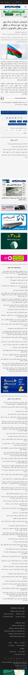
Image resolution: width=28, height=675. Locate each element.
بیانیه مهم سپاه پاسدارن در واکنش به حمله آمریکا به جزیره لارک (14, 522)
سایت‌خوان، (21, 112)
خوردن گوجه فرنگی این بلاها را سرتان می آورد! (17, 312)
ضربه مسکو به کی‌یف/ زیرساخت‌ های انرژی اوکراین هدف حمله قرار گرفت (15, 351)
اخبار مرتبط (14, 140)
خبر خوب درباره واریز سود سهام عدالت (18, 283)
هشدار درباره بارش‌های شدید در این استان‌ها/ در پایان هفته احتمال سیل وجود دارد (14, 316)
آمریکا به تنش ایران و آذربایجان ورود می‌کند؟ (17, 144)
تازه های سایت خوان (14, 399)
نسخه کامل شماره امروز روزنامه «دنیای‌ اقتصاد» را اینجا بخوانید (14, 199)
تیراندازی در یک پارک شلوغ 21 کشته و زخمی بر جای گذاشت (14, 561)
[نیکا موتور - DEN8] (14, 207)
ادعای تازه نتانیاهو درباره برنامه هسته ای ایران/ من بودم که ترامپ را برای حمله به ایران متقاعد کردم (14, 497)
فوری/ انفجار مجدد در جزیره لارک (20, 347)
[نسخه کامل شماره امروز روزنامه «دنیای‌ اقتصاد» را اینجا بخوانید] (14, 187)
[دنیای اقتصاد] (12, 7)
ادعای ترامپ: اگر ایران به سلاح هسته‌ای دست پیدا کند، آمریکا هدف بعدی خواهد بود (14, 417)
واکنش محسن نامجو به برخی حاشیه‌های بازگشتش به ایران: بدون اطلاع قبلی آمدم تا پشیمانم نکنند (14, 320)
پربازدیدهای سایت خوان (14, 268)
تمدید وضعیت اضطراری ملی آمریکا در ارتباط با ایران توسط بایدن (14, 156)
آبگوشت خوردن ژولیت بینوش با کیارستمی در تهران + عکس (14, 458)
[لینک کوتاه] (21, 118)
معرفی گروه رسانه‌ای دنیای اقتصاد (17, 611)
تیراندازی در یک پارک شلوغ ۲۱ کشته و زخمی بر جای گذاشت (14, 342)
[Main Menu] (25, 6)
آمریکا (19, 121)
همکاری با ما (11, 645)
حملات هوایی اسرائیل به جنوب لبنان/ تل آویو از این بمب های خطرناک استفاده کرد (14, 462)
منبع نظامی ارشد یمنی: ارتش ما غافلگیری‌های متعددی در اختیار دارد (15, 599)
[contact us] (8, 659)
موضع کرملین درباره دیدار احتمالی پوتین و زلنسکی (16, 581)
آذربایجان (12, 121)
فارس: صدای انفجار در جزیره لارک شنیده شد (17, 539)
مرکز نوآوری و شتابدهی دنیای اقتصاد (17, 628)
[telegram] (10, 118)
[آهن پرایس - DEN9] (14, 222)
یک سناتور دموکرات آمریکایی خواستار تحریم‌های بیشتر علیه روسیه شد (14, 338)
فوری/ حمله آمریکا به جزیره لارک (20, 290)
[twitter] (15, 118)
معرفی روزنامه (22, 651)
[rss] (14, 659)
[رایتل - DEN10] (14, 258)
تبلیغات (15, 642)
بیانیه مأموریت (12, 651)
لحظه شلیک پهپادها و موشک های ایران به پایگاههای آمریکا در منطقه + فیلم (14, 448)
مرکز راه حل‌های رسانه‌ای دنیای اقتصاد (16, 634)
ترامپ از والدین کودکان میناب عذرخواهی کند (17, 328)
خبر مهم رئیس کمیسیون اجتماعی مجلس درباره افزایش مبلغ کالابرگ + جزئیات (14, 360)
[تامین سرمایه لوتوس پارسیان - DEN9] (14, 241)
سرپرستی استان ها (21, 645)
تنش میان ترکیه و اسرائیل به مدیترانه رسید (18, 525)
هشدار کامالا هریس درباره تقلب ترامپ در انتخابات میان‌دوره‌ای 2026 (16, 504)
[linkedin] (12, 118)
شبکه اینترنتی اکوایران (8, 614)
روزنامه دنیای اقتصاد (20, 614)
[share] (11, 659)
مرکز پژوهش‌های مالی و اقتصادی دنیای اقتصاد (14, 631)
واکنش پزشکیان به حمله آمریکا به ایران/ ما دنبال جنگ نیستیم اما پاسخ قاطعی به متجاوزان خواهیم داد (15, 403)
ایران (25, 121)
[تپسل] (1, 97)
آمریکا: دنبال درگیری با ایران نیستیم (19, 146)
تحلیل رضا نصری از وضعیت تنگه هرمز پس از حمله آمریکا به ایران (14, 407)
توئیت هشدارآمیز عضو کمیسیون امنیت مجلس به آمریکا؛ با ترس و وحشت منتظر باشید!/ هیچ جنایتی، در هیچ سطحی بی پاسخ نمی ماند (14, 483)
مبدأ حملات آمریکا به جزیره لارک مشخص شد (17, 309)
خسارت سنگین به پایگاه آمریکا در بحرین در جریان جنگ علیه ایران (14, 570)
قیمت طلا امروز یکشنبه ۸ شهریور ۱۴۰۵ (18, 280)
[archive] (5, 659)
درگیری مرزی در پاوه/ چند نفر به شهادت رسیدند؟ (16, 277)
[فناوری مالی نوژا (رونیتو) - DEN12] (14, 385)
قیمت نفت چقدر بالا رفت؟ (21, 411)
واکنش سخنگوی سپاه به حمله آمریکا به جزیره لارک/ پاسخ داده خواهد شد (14, 509)
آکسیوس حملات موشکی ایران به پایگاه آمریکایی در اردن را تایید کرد (14, 440)
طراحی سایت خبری (22, 668)
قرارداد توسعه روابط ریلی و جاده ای (17, 124)
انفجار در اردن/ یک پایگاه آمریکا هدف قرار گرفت (16, 494)
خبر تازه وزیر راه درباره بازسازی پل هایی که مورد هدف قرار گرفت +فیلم (14, 557)
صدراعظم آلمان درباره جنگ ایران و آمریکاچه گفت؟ (16, 549)
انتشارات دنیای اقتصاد (20, 623)
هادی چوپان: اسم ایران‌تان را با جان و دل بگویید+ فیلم (15, 152)
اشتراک (10, 642)
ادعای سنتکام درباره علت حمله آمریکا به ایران (17, 414)
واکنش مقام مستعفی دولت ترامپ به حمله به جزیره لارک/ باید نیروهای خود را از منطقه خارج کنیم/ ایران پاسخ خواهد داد (14, 423)
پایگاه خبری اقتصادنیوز (8, 616)
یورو (17, 2)
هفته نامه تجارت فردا (20, 616)
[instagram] (22, 659)
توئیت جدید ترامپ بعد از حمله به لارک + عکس (16, 433)
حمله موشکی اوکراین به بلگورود (20, 518)
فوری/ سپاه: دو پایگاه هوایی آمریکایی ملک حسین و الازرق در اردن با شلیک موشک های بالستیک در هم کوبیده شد (14, 364)
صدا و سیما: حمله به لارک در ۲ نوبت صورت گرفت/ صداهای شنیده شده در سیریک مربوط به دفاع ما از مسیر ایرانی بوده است (14, 489)
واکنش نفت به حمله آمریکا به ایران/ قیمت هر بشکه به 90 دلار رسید (14, 470)
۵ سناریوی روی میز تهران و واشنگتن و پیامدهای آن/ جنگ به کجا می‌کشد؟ (14, 589)
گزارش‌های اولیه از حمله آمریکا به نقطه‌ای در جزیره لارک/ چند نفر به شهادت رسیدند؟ (15, 355)
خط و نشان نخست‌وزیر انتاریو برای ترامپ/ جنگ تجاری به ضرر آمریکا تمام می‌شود (14, 584)
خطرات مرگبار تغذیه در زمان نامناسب (19, 563)
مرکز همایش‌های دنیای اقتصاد (18, 625)
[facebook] (18, 118)
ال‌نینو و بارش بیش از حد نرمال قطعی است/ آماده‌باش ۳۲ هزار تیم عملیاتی (14, 286)
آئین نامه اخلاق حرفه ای (19, 654)
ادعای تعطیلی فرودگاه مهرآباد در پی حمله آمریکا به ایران (15, 479)
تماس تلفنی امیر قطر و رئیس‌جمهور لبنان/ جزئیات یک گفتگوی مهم (15, 552)
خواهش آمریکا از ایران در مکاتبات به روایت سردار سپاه (15, 149)
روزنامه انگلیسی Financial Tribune (17, 636)
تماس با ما (22, 642)
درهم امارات (3, 2)
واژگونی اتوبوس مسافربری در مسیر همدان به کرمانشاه (15, 566)
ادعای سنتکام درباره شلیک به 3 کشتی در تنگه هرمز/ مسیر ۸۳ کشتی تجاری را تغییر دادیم (14, 444)
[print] (7, 118)
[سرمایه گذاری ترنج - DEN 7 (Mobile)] (14, 14)
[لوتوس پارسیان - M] (14, 672)
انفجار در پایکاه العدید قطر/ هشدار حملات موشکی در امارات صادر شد (14, 324)
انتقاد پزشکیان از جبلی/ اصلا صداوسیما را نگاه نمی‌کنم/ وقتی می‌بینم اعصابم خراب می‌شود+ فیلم (15, 305)
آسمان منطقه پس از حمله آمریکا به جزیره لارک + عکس (15, 344)
